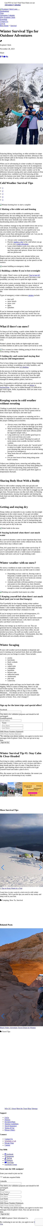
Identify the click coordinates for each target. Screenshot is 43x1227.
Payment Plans (10, 1122)
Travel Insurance (11, 1126)
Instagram (10, 1156)
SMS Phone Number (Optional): (12, 732)
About (13, 1109)
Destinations (4, 11)
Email (6, 718)
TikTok (9, 1158)
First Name (4, 1194)
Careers (7, 1145)
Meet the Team (21, 1109)
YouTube (10, 1162)
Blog (29, 1109)
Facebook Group (11, 1164)
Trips (2, 13)
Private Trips (9, 1143)
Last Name (4, 1199)
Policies (7, 1120)
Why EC (8, 1109)
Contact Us (4, 21)
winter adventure (22, 244)
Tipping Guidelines (11, 1124)
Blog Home (4, 26)
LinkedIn (3, 1181)
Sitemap (34, 1109)
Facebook (3, 710)
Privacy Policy (10, 1130)
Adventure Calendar (13, 5)
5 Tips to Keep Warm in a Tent (11, 888)
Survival (13, 26)
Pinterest (9, 1160)
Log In (2, 24)
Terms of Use (9, 1128)
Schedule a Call (10, 1141)
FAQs (7, 1118)
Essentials (3, 19)
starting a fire (18, 242)
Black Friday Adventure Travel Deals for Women (18, 1028)
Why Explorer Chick (7, 17)
